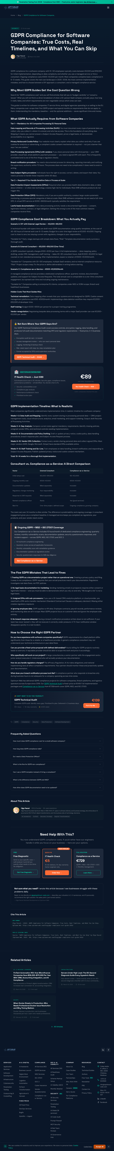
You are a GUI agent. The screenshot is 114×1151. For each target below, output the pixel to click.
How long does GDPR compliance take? (27, 749)
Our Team (69, 1074)
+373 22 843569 (103, 1080)
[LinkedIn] (103, 1050)
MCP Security (55, 1124)
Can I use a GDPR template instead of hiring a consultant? (34, 772)
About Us (69, 1067)
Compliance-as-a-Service (33, 686)
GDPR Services (40, 1070)
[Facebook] (108, 1050)
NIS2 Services (40, 1074)
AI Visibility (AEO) (57, 1085)
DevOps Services (25, 1109)
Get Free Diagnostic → (25, 872)
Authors (84, 1074)
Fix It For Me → (91, 706)
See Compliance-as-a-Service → (31, 561)
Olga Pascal (25, 808)
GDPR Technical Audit (53, 683)
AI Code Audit (55, 1117)
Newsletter (86, 1082)
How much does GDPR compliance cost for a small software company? (39, 741)
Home (13, 15)
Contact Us (86, 1089)
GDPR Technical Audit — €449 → (30, 357)
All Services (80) (40, 1067)
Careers (71, 1088)
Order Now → (57, 873)
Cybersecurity (9, 1083)
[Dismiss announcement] (112, 2)
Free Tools (87, 1078)
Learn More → (88, 873)
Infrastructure (8, 1079)
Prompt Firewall (56, 1121)
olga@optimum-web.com (40, 895)
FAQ (83, 1085)
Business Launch (25, 1070)
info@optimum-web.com (105, 1086)
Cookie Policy (88, 1147)
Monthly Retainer (57, 1089)
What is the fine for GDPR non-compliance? (29, 764)
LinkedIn (103, 1099)
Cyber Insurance (41, 1085)
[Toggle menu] (108, 7)
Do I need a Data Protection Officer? (26, 757)
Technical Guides (88, 1070)
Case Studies (71, 1070)
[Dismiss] (108, 1146)
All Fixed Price (24, 1105)
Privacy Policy (87, 1093)
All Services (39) (56, 1068)
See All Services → (90, 2)
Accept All (99, 1147)
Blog (19, 15)
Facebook (103, 1102)
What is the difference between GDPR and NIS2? (31, 780)
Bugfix (21, 1112)
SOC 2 (37, 1082)
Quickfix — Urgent (25, 1116)
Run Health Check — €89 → (86, 387)
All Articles (58, 1026)
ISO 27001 (38, 1078)
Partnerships (70, 1078)
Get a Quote (70, 1092)
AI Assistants (23, 1067)
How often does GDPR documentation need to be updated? (35, 788)
